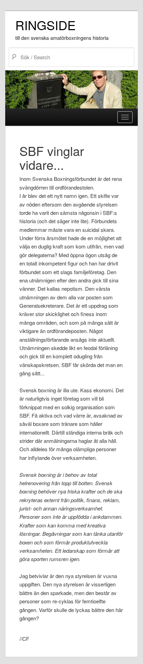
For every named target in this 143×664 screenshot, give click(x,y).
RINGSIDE (45, 25)
